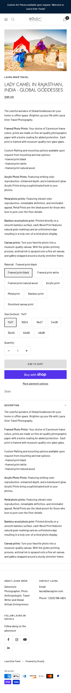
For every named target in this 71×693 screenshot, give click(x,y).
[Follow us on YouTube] (25, 639)
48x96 (41, 332)
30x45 (11, 332)
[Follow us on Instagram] (17, 639)
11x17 (10, 322)
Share (7, 391)
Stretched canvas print (20, 304)
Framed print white (48, 272)
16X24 (24, 322)
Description (11, 405)
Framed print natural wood (23, 283)
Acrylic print (53, 283)
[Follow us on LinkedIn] (8, 648)
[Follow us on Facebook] (8, 639)
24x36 (54, 322)
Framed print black (18, 272)
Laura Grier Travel (16, 77)
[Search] (13, 19)
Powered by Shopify (34, 661)
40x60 (26, 332)
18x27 (39, 322)
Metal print (14, 293)
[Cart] (65, 19)
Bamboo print (36, 293)
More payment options (35, 383)
